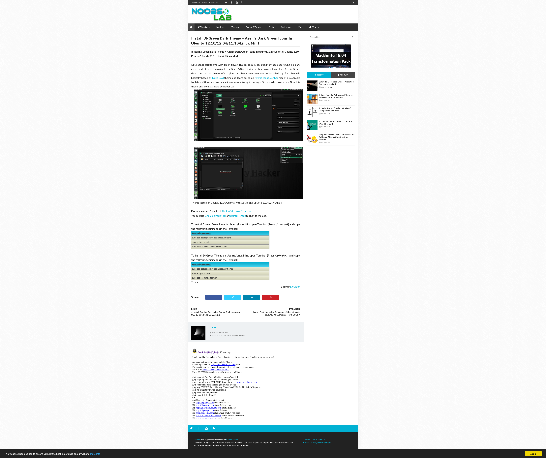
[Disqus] (245, 382)
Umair (213, 327)
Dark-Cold (218, 77)
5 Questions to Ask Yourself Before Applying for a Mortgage (335, 96)
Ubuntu (197, 439)
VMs (300, 27)
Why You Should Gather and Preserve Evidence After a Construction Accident (336, 137)
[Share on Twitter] (232, 297)
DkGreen (295, 286)
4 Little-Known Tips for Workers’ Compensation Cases (335, 109)
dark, (214, 335)
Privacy (204, 2)
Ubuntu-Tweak (237, 215)
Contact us (213, 2)
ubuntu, (242, 335)
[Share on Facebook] (213, 297)
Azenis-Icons (262, 77)
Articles (220, 27)
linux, (229, 335)
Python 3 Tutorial (253, 27)
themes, (235, 335)
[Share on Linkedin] (251, 297)
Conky (271, 27)
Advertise (196, 2)
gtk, (219, 335)
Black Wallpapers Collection (236, 211)
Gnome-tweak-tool (215, 215)
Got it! (533, 453)
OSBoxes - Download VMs (313, 439)
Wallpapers (286, 27)
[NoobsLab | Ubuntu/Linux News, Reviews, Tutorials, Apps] (212, 14)
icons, (223, 335)
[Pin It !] (270, 297)
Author (274, 77)
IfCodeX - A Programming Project (317, 442)
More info (95, 453)
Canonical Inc (232, 439)
